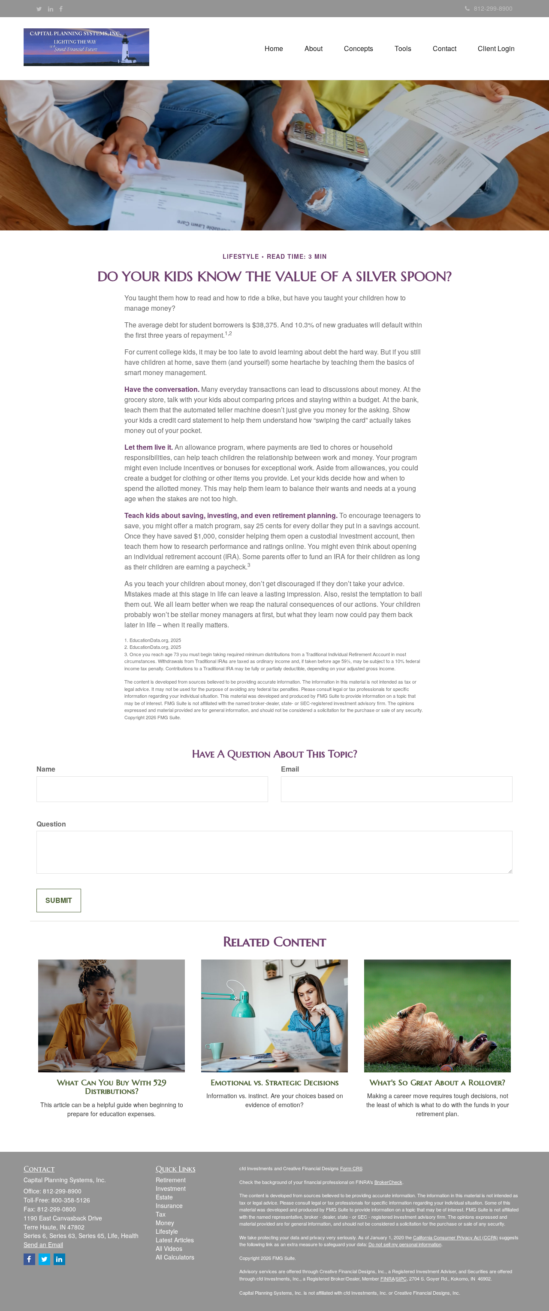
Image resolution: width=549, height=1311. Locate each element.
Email (290, 769)
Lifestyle (167, 1231)
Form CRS (351, 1168)
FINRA (387, 1278)
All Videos (169, 1248)
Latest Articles (175, 1239)
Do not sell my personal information (404, 1244)
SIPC (401, 1278)
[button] (313, 48)
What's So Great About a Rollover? (437, 1082)
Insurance (169, 1205)
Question (51, 824)
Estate (164, 1197)
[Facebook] (61, 8)
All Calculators (175, 1257)
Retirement (171, 1179)
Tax (161, 1214)
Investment (171, 1188)
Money (165, 1222)
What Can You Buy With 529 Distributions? (111, 1087)
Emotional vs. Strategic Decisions (275, 1082)
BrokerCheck (388, 1181)
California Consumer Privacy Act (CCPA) (455, 1237)
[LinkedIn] (50, 8)
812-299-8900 (493, 8)
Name (45, 769)
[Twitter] (39, 8)
